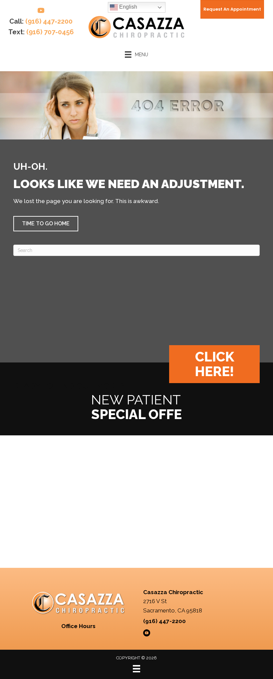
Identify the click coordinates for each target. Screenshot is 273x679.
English (127, 7)
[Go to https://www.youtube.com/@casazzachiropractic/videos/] (41, 11)
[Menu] (136, 669)
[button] (45, 223)
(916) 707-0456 (50, 32)
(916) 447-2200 (49, 21)
